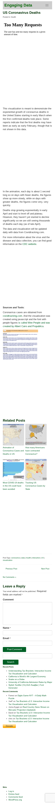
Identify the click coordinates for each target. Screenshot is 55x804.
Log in (11, 791)
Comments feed (15, 797)
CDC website (29, 244)
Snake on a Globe (16, 679)
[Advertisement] (27, 175)
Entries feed (13, 794)
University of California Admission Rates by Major (30, 682)
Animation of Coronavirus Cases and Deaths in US (13, 450)
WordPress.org (15, 800)
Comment (8, 599)
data (23, 558)
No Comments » (9, 577)
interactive (36, 558)
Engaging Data (18, 5)
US (42, 558)
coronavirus (15, 558)
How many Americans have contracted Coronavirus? (35, 450)
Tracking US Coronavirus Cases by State (35, 485)
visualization (7, 560)
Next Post (45, 569)
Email (7, 638)
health (28, 558)
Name (7, 628)
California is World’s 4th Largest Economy (27, 676)
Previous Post (11, 569)
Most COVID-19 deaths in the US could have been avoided (13, 485)
